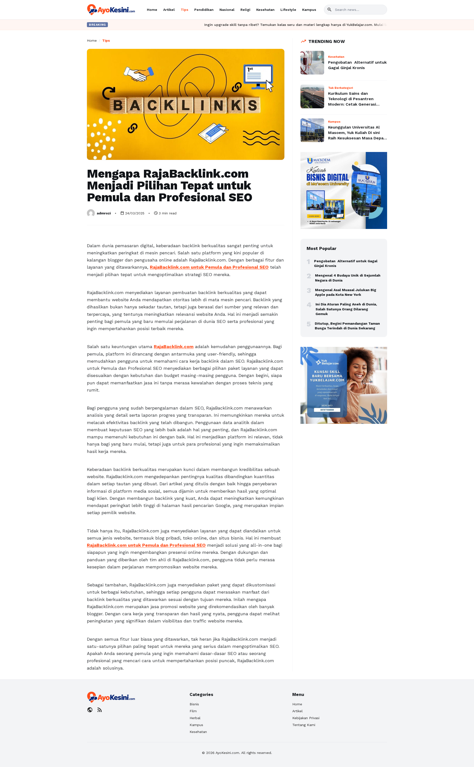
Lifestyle (288, 10)
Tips (184, 10)
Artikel (169, 10)
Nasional (227, 10)
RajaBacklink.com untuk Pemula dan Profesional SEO (209, 267)
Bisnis (194, 704)
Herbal (195, 718)
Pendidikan (204, 10)
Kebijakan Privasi (305, 718)
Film (193, 711)
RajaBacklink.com (174, 346)
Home (152, 10)
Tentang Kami (303, 725)
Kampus (309, 10)
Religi (245, 10)
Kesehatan (265, 10)
